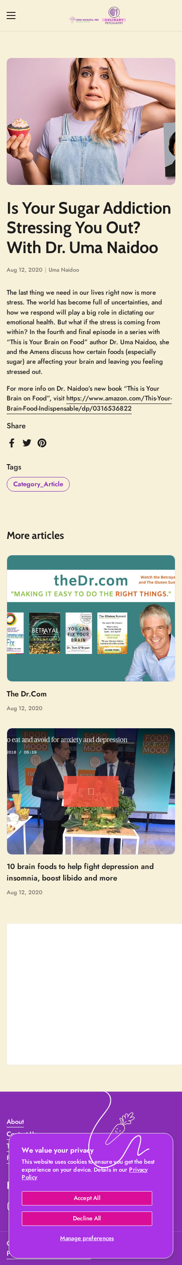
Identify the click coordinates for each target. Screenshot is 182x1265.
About (15, 1122)
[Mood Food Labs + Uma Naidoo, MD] (97, 15)
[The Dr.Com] (91, 618)
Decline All (87, 1218)
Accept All (87, 1198)
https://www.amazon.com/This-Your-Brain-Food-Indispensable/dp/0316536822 (89, 403)
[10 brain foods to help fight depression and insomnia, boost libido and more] (91, 791)
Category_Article (38, 484)
